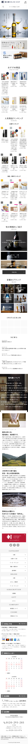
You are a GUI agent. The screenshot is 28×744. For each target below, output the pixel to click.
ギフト (14, 601)
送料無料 (14, 570)
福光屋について (14, 608)
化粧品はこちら (14, 616)
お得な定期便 (14, 55)
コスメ (14, 44)
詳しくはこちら (22, 623)
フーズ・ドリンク (14, 562)
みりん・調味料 (14, 582)
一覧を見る (14, 272)
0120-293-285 (15, 722)
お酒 (14, 554)
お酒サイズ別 (14, 558)
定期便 (14, 593)
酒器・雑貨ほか (14, 566)
